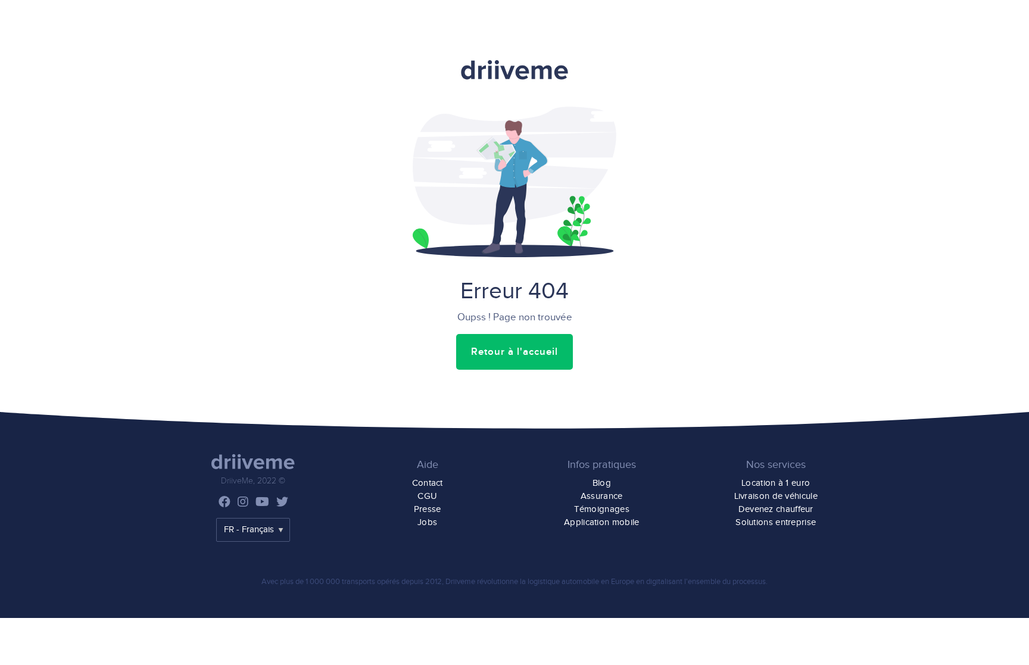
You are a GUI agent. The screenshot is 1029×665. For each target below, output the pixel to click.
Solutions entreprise (775, 522)
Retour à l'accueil (514, 352)
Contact (427, 483)
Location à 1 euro (775, 483)
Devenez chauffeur (775, 509)
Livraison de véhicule (776, 496)
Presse (427, 509)
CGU (427, 496)
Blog (602, 483)
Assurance (602, 496)
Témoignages (601, 509)
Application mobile (601, 522)
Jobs (427, 522)
